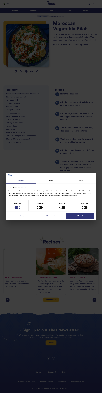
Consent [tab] (21, 181)
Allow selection (51, 216)
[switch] (40, 207)
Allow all (80, 216)
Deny (22, 216)
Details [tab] (51, 181)
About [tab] (81, 181)
